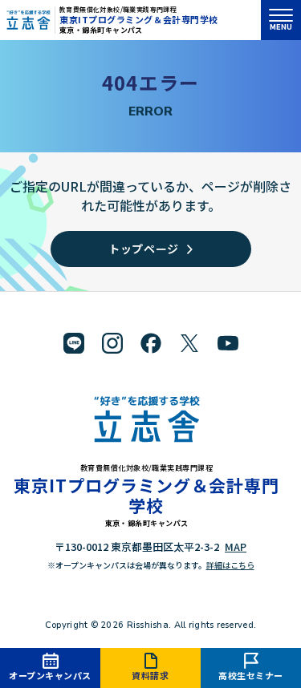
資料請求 (150, 675)
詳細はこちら (230, 565)
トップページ (143, 249)
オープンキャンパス (50, 675)
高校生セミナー (250, 675)
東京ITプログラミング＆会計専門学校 (138, 19)
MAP (235, 546)
